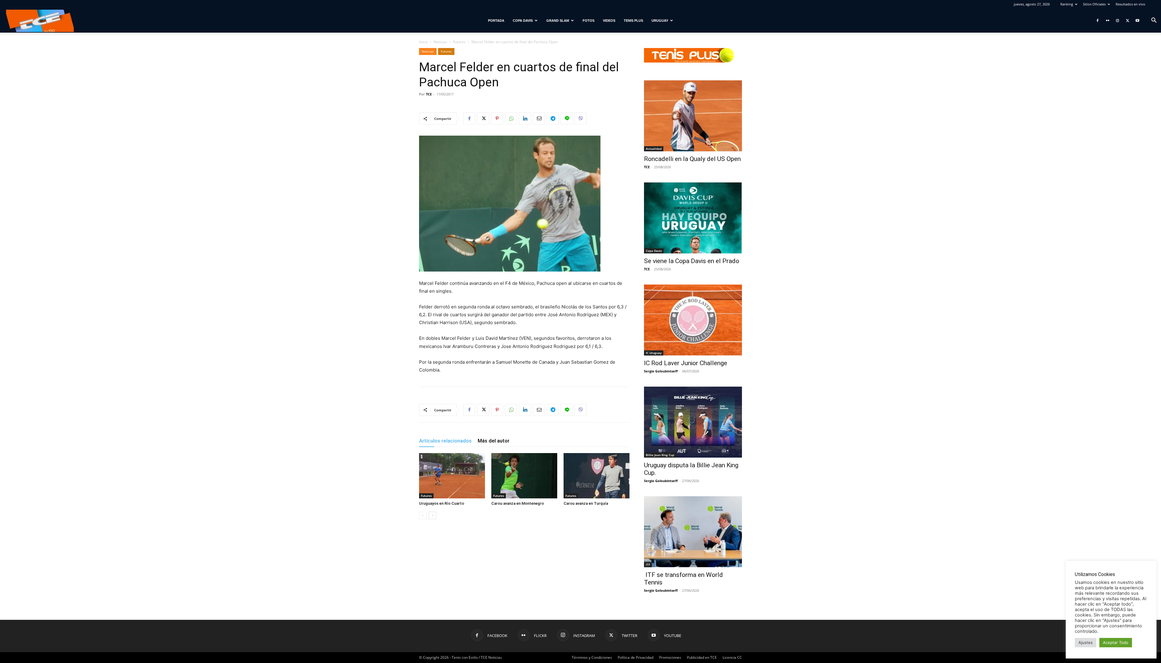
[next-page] (432, 515)
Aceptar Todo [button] (1115, 642)
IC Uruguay (654, 353)
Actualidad (654, 148)
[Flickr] (1107, 20)
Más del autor (493, 441)
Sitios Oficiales (1094, 4)
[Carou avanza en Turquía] (596, 475)
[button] (1153, 21)
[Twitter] (1127, 20)
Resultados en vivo (1130, 4)
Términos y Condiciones (592, 657)
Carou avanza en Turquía (586, 503)
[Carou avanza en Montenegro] (524, 475)
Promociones (670, 657)
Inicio (423, 41)
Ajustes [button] (1085, 642)
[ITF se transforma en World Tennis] (693, 531)
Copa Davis (523, 20)
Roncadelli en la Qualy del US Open (692, 159)
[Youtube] (1137, 20)
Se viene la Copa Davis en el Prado (691, 261)
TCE (429, 94)
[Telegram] (553, 118)
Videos (609, 20)
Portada (496, 20)
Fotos (588, 20)
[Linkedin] (525, 118)
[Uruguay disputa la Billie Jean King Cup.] (693, 422)
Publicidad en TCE (702, 657)
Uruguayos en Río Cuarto (441, 503)
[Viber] (580, 118)
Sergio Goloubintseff (661, 371)
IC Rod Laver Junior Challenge (685, 363)
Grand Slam (557, 20)
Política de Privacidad (635, 657)
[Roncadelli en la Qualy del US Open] (693, 115)
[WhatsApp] (511, 118)
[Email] (539, 118)
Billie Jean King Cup (660, 455)
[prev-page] (423, 515)
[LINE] (567, 118)
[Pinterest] (497, 118)
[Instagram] (1117, 20)
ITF (648, 564)
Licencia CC (732, 657)
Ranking (1066, 4)
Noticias (440, 41)
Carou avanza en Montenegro (517, 503)
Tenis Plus (633, 20)
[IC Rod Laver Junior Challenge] (693, 320)
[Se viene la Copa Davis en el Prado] (693, 217)
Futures (459, 41)
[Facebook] (1097, 20)
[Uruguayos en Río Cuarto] (452, 475)
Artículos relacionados (445, 441)
